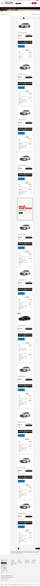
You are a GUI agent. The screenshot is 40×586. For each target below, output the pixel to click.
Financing (27, 560)
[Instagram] (3, 571)
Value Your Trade (21, 41)
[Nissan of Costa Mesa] (7, 3)
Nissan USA (20, 584)
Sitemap (13, 584)
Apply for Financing (27, 561)
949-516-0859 (18, 0)
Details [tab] (23, 49)
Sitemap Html (15, 584)
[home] (29, 3)
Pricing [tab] (27, 49)
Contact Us (33, 561)
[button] (31, 32)
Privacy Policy (6, 584)
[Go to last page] (39, 18)
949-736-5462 (23, 0)
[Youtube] (38, 0)
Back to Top (37, 548)
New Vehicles (12, 561)
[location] (25, 0)
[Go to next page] (37, 18)
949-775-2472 (13, 0)
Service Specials (20, 562)
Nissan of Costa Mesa (3, 584)
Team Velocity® (30, 584)
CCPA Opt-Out (23, 584)
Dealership (34, 560)
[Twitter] (37, 0)
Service (19, 560)
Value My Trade (27, 562)
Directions (33, 562)
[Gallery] (20, 10)
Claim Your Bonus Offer (28, 41)
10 (30, 548)
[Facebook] (36, 0)
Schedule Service (20, 561)
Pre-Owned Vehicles (13, 562)
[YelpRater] (2, 573)
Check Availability (25, 84)
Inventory (12, 560)
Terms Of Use (10, 584)
